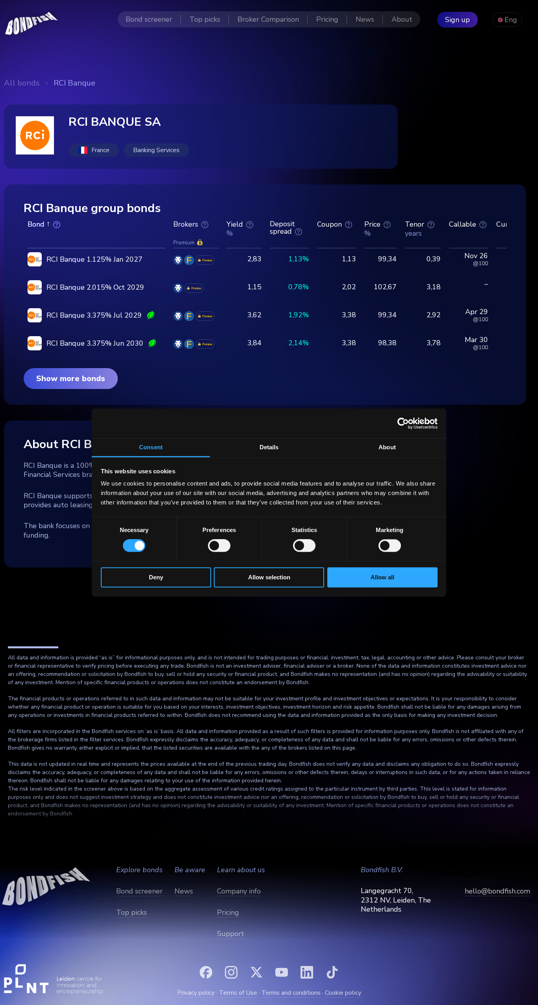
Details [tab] (269, 447)
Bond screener (139, 891)
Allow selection (269, 577)
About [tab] (387, 447)
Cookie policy (343, 992)
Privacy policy (196, 992)
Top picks (131, 912)
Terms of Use (238, 992)
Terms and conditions (291, 992)
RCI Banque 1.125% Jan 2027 (94, 259)
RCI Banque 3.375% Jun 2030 (94, 343)
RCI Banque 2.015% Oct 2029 (95, 287)
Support (230, 933)
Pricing (228, 912)
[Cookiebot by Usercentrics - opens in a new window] (403, 423)
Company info (239, 891)
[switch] (219, 546)
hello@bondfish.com (497, 891)
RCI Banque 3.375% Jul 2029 (94, 315)
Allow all (382, 577)
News (183, 891)
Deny (156, 577)
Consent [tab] (151, 447)
